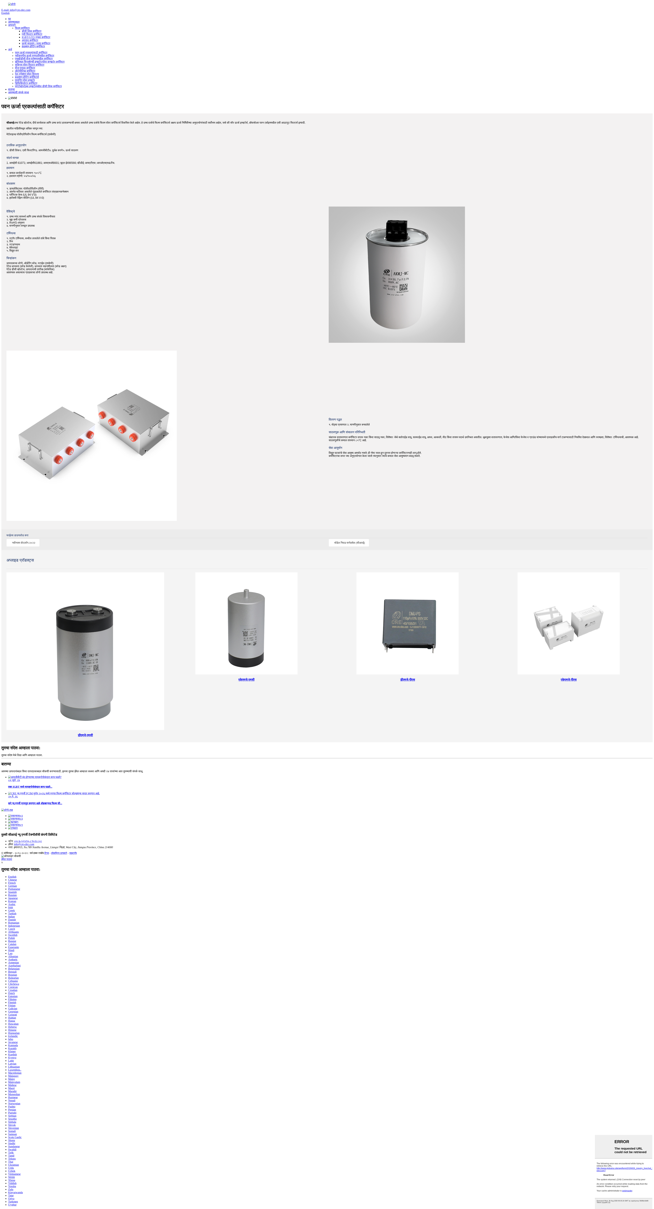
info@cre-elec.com (24, 844)
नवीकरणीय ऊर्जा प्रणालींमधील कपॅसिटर (34, 55)
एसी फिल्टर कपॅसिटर (32, 34)
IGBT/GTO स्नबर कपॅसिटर (36, 37)
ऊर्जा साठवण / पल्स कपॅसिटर (36, 43)
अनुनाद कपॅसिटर (30, 40)
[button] (23, 543)
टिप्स (46, 853)
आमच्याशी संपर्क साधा (18, 92)
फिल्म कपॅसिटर (22, 28)
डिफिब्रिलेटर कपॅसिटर (26, 83)
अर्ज (10, 49)
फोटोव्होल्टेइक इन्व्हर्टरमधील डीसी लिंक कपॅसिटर (38, 86)
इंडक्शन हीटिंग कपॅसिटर (33, 46)
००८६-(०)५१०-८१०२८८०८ (28, 841)
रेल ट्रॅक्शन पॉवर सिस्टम (27, 74)
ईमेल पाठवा (6, 859)
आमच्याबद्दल (14, 21)
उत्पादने (11, 24)
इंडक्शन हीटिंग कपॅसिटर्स (27, 77)
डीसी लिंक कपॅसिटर (31, 31)
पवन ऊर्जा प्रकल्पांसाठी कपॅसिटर (31, 52)
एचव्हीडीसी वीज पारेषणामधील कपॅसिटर (34, 58)
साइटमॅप (73, 853)
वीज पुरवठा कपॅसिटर (25, 67)
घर (9, 18)
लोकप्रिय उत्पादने (59, 853)
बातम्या (11, 89)
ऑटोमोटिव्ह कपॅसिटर (25, 70)
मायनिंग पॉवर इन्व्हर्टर (25, 80)
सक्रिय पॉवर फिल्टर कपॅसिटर (29, 64)
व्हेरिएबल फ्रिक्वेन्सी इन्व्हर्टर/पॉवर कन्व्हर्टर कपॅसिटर (40, 61)
